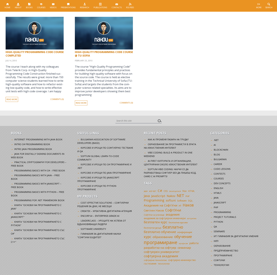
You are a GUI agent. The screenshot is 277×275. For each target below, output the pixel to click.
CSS (166, 191)
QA (215, 226)
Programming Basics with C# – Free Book (39, 170)
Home (7, 7)
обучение (183, 236)
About (18, 7)
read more (12, 99)
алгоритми (191, 218)
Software (182, 200)
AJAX (146, 191)
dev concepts (222, 183)
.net (216, 140)
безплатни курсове (178, 222)
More (258, 7)
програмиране (160, 242)
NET (180, 195)
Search (268, 7)
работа (193, 243)
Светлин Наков (154, 210)
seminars (219, 231)
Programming (154, 200)
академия (173, 214)
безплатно (173, 227)
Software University (93, 228)
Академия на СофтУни (160, 205)
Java (147, 196)
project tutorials (225, 216)
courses (219, 178)
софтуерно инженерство (182, 260)
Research (84, 7)
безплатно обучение (160, 232)
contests (219, 173)
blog (217, 154)
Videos (53, 7)
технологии (164, 263)
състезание (150, 263)
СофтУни (173, 210)
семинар (184, 248)
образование (163, 237)
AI (215, 144)
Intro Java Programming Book (33, 149)
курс (147, 236)
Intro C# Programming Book (32, 144)
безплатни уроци (152, 227)
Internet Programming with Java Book (38, 139)
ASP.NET (152, 191)
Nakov (171, 196)
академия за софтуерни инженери (165, 218)
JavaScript (158, 196)
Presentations (68, 7)
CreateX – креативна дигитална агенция (106, 211)
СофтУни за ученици (154, 214)
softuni (171, 200)
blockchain (221, 149)
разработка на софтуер (160, 248)
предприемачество (226, 250)
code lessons (222, 168)
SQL (190, 200)
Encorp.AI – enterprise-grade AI (100, 215)
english (218, 188)
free (184, 191)
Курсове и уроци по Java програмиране (106, 172)
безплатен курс (155, 222)
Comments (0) (57, 99)
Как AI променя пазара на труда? (168, 139)
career (218, 164)
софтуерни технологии (155, 260)
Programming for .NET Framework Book (39, 200)
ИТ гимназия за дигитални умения (236, 236)
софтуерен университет (162, 252)
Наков (188, 205)
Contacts (117, 7)
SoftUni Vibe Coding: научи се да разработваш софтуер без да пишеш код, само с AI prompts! (170, 173)
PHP (188, 196)
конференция (184, 232)
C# (160, 190)
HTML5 (217, 192)
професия (183, 243)
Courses (41, 7)
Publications (100, 7)
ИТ (180, 205)
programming (222, 212)
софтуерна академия (161, 256)
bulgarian (220, 159)
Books (29, 7)
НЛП (216, 240)
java (216, 197)
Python (218, 221)
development (175, 191)
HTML (191, 191)
